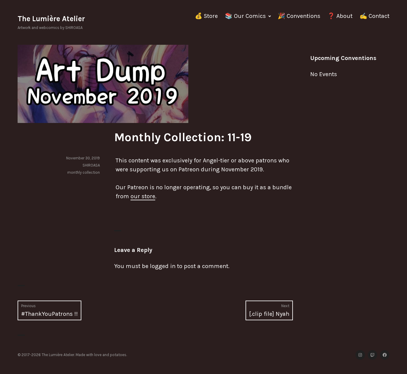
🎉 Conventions (299, 16)
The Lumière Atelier (51, 18)
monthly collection (83, 172)
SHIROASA (91, 165)
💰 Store (206, 16)
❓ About (339, 16)
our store (143, 196)
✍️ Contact (374, 16)
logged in (162, 266)
